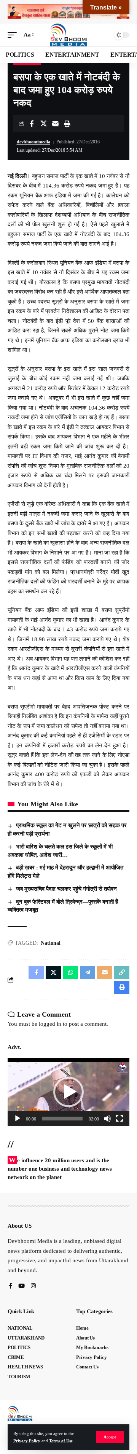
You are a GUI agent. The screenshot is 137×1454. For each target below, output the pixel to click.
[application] (68, 1092)
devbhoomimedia (33, 142)
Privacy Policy (26, 1440)
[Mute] (107, 1118)
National (51, 943)
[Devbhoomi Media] (68, 35)
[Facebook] (10, 1286)
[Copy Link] (121, 972)
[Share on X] (43, 124)
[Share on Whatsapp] (70, 972)
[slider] (62, 1118)
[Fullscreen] (119, 1118)
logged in (50, 1024)
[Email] (55, 124)
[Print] (67, 124)
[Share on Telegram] (87, 972)
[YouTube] (21, 1286)
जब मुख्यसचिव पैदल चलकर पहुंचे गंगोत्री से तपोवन (66, 889)
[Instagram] (33, 1286)
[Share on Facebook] (31, 124)
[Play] (17, 1118)
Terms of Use (61, 1440)
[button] (110, 1437)
